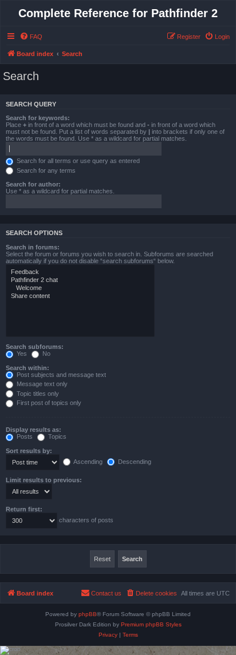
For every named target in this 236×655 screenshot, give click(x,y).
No (45, 353)
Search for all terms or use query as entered (77, 160)
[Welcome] (80, 288)
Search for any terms (45, 170)
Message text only (41, 383)
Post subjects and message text (60, 374)
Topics (56, 436)
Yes (21, 353)
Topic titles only (37, 393)
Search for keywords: (38, 117)
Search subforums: (35, 346)
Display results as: (33, 429)
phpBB (87, 614)
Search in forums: (33, 247)
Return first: (24, 509)
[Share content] (80, 296)
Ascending (87, 461)
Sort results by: (29, 450)
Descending (133, 461)
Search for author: (33, 184)
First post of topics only (48, 402)
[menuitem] (30, 36)
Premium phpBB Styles (151, 624)
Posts (24, 436)
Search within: (27, 367)
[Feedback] (80, 272)
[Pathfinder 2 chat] (80, 280)
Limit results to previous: (44, 480)
